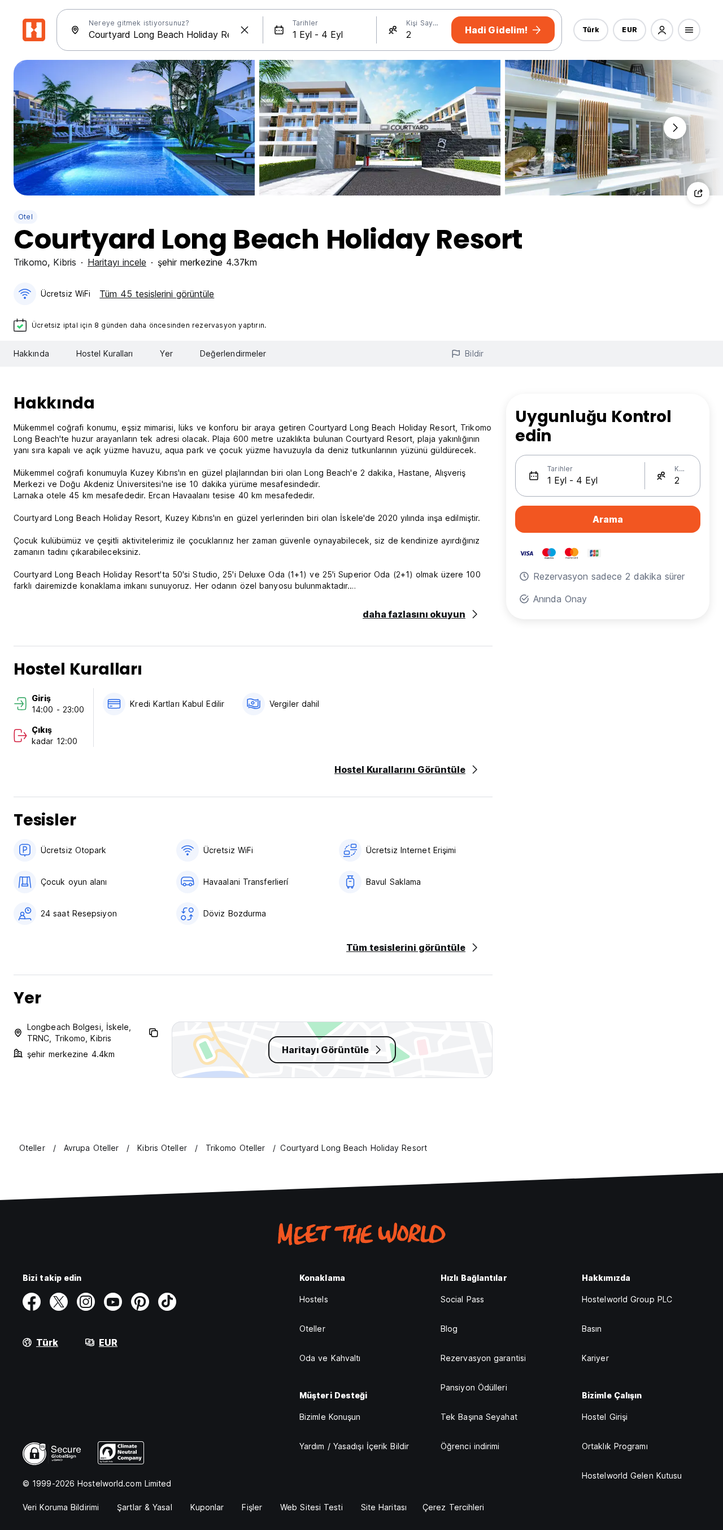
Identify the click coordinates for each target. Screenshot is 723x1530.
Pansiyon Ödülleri (474, 1387)
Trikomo (30, 262)
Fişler (252, 1507)
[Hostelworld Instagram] (86, 1302)
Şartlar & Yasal (144, 1507)
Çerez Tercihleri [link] (454, 1507)
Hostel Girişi (605, 1417)
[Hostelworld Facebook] (32, 1302)
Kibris (64, 262)
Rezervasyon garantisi (483, 1358)
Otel (25, 216)
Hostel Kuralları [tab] (104, 353)
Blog (449, 1328)
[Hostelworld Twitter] (59, 1302)
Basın (592, 1328)
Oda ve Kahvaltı (330, 1358)
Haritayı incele (117, 262)
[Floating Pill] (675, 127)
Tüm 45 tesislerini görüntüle (156, 293)
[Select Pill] (662, 30)
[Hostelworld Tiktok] (167, 1302)
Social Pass (462, 1299)
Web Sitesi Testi (311, 1507)
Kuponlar (207, 1507)
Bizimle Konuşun (330, 1417)
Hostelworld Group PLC (627, 1299)
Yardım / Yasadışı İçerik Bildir (354, 1446)
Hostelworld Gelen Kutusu (632, 1475)
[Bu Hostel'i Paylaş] (698, 193)
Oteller (312, 1328)
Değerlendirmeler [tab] (233, 353)
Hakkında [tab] (31, 353)
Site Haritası (384, 1507)
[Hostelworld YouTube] (113, 1302)
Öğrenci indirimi (470, 1446)
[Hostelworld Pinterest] (140, 1302)
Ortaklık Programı (615, 1446)
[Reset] (244, 30)
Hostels (313, 1299)
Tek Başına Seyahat (479, 1417)
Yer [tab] (166, 353)
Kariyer (595, 1358)
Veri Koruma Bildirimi (61, 1507)
